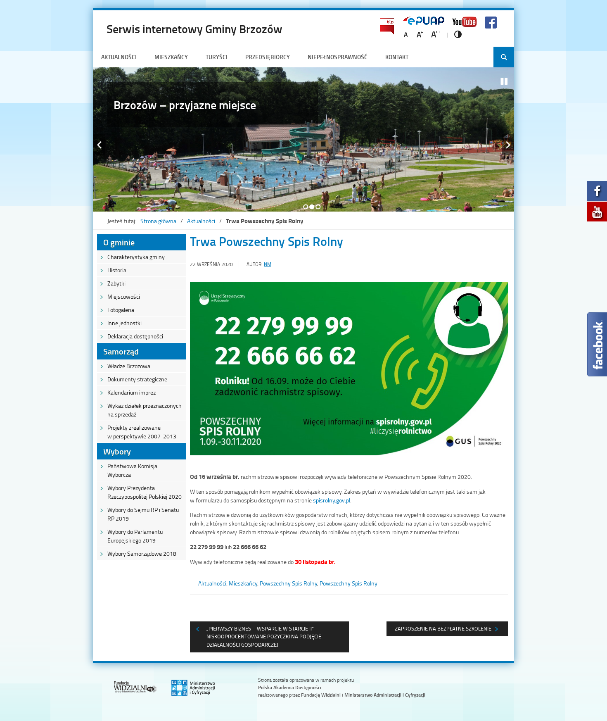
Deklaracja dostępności (135, 336)
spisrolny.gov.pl (331, 500)
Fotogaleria (120, 310)
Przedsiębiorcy (267, 57)
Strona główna (158, 221)
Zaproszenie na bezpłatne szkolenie (443, 628)
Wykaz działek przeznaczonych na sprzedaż (144, 410)
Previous (99, 144)
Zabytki (116, 283)
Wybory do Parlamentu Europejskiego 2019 (135, 536)
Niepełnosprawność (338, 57)
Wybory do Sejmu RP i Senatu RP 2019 (143, 514)
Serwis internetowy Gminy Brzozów (194, 28)
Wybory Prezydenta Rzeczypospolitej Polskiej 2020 (144, 492)
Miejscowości (123, 296)
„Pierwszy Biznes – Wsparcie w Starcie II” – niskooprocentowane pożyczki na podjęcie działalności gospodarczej (263, 636)
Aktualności (119, 57)
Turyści (217, 57)
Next (508, 144)
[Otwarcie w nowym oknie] (597, 193)
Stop (504, 81)
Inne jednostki (124, 323)
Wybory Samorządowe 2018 (141, 553)
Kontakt (396, 57)
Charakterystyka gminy (136, 257)
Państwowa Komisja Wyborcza (132, 470)
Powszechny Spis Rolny (288, 583)
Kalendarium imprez (131, 392)
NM (267, 264)
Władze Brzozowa (128, 366)
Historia (116, 270)
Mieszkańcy (171, 57)
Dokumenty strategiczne (137, 379)
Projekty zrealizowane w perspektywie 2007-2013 (141, 432)
